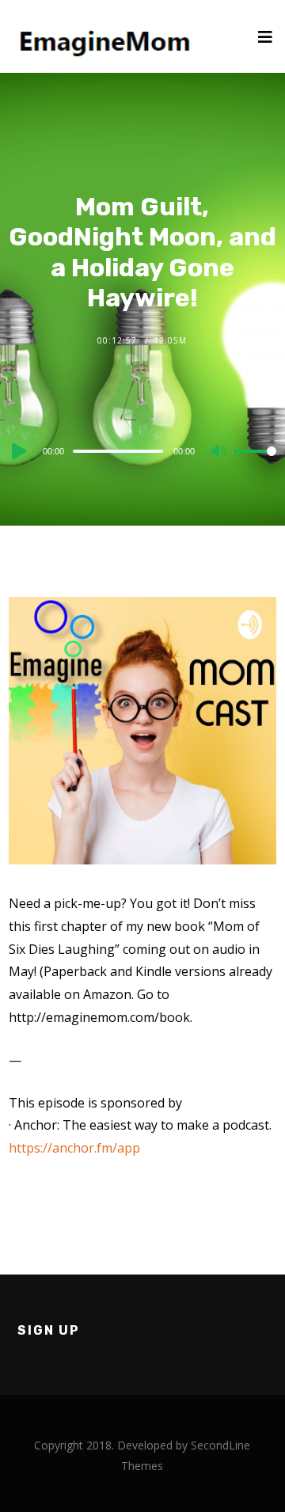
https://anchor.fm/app (74, 1148)
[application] (142, 450)
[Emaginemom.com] (108, 36)
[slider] (254, 464)
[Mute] (219, 452)
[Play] (17, 451)
